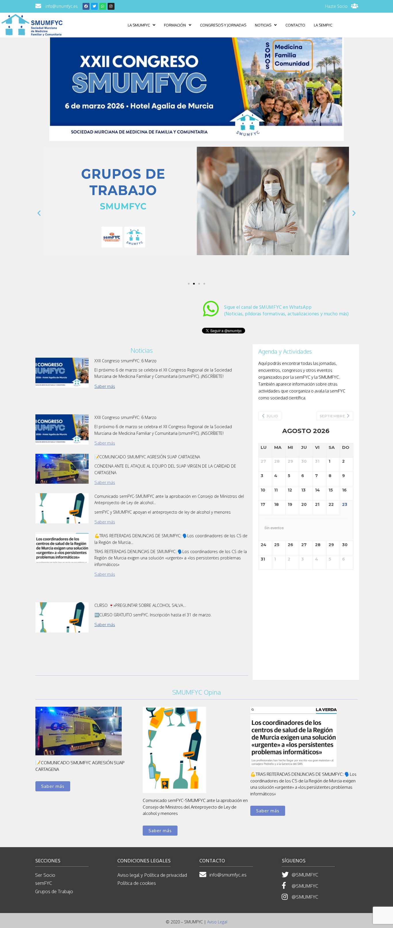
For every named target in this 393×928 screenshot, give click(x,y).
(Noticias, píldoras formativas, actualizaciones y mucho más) (286, 311)
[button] (189, 284)
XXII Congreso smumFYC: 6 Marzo (125, 360)
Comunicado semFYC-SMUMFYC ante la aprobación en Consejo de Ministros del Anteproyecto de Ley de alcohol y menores (195, 807)
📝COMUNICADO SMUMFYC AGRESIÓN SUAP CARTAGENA (147, 457)
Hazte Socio (336, 6)
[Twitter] (94, 6)
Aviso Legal (217, 922)
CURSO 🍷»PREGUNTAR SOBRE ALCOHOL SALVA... (140, 605)
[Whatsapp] (102, 6)
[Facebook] (86, 6)
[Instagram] (111, 6)
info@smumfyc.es (61, 6)
